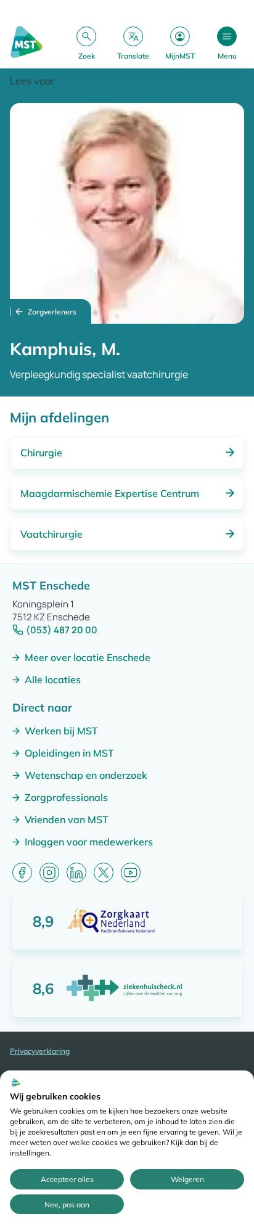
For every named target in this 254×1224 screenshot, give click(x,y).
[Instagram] (49, 872)
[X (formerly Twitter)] (103, 872)
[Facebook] (22, 872)
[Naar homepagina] (26, 42)
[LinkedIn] (76, 872)
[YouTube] (131, 872)
